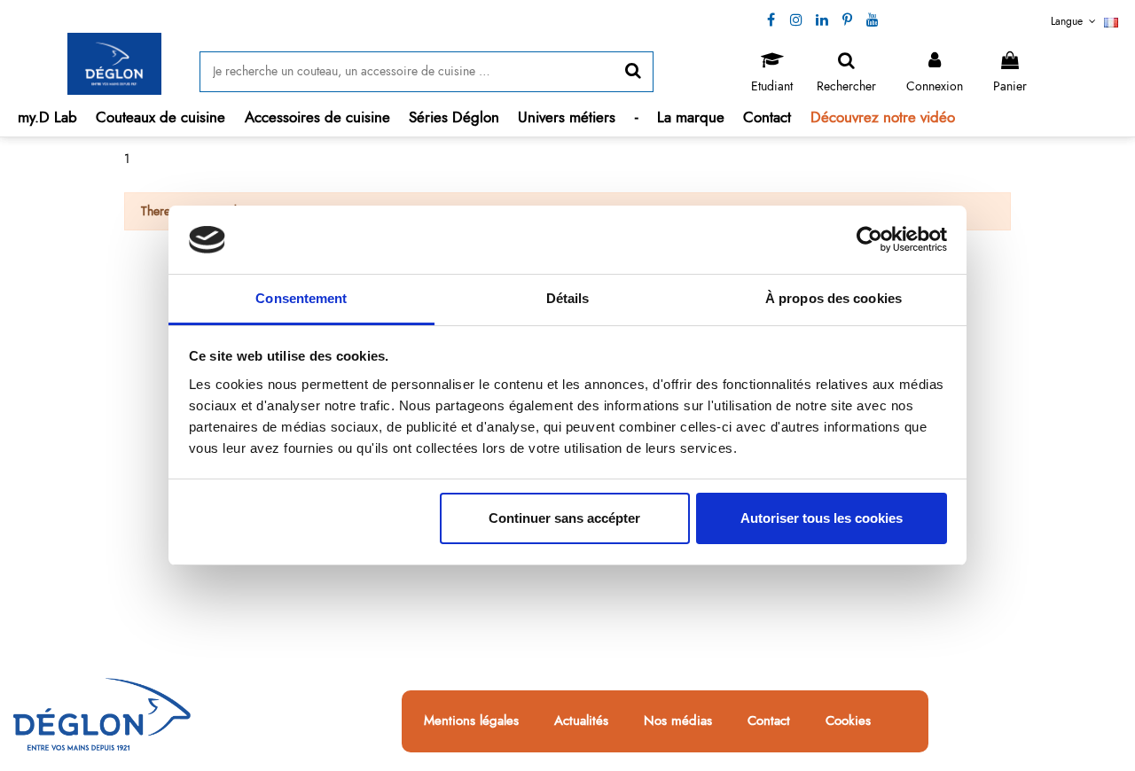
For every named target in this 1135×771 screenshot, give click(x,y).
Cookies (848, 721)
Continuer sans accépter (564, 518)
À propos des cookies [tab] (833, 298)
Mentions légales (471, 721)
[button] (161, 117)
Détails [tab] (568, 298)
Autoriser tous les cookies (821, 518)
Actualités (581, 721)
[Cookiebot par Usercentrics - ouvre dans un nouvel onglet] (869, 240)
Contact (769, 721)
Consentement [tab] (301, 298)
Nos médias (678, 721)
